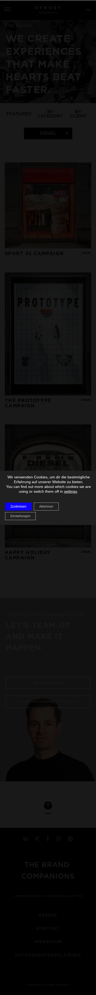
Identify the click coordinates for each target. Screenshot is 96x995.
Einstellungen (20, 516)
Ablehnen (46, 506)
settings (70, 491)
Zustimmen (18, 506)
